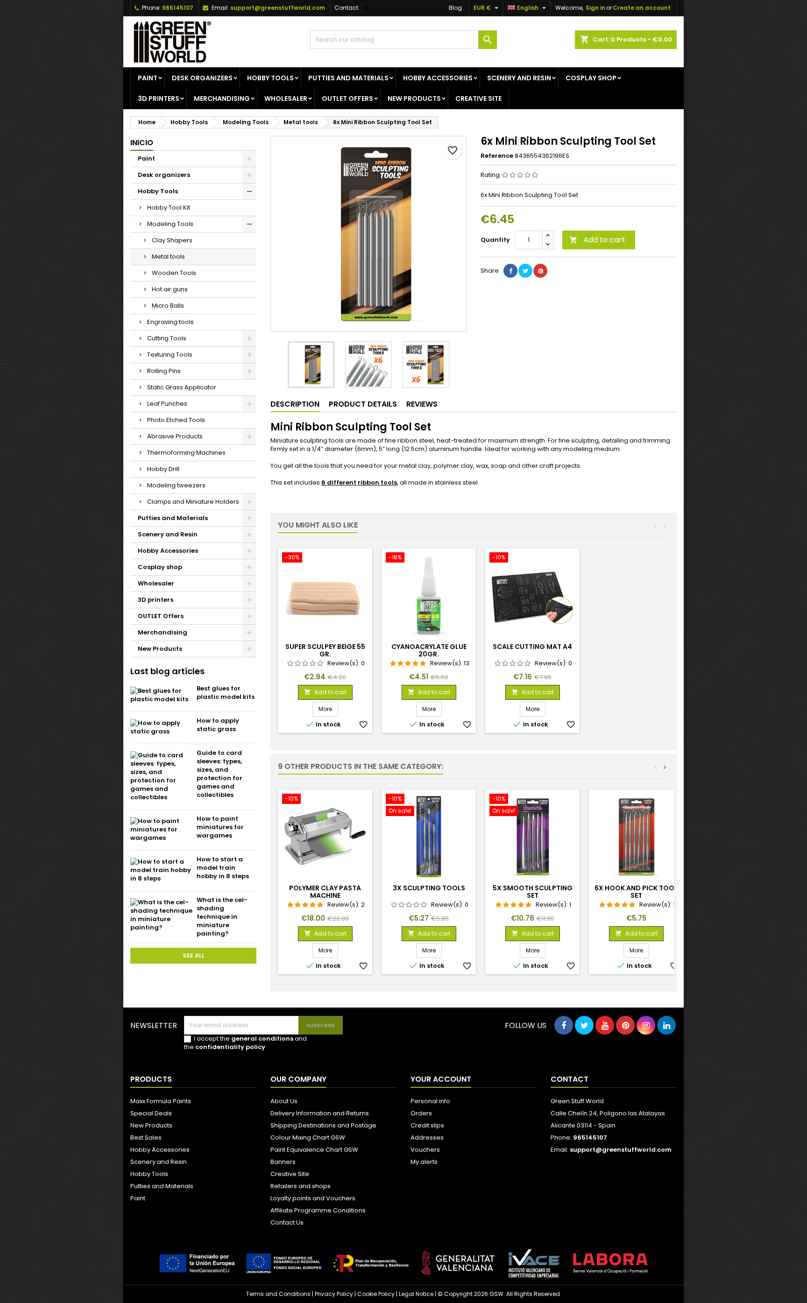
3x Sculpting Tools (429, 888)
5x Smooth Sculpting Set (533, 891)
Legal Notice (416, 1294)
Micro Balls (168, 305)
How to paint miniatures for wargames (220, 827)
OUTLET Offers (347, 98)
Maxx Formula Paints (160, 1101)
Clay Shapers (172, 240)
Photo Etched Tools (176, 420)
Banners (283, 1161)
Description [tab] (294, 404)
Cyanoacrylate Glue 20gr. (429, 650)
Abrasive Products (175, 436)
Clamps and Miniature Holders (193, 501)
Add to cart (597, 239)
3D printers (158, 98)
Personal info (430, 1101)
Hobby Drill (163, 469)
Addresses (427, 1137)
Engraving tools (170, 321)
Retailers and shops (300, 1186)
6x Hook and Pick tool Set (636, 891)
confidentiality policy (230, 1046)
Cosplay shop (591, 78)
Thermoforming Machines (186, 452)
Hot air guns (170, 289)
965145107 (177, 8)
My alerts (424, 1161)
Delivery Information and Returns (319, 1113)
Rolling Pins (164, 370)
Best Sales (146, 1137)
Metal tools (168, 256)
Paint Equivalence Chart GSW (314, 1149)
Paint (147, 78)
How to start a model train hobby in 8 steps (223, 867)
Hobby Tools (270, 78)
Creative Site (289, 1173)
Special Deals (151, 1113)
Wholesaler (285, 98)
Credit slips (427, 1125)
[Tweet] (525, 271)
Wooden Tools (174, 272)
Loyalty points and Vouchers (312, 1198)
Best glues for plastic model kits (226, 692)
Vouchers (425, 1149)
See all (194, 955)
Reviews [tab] (422, 404)
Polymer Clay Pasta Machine (325, 891)
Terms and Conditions (278, 1294)
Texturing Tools (169, 354)
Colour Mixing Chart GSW (307, 1137)
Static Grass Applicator (181, 387)
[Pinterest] (540, 271)
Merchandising (222, 98)
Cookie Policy (376, 1294)
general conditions (262, 1038)
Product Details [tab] (363, 404)
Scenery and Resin (519, 78)
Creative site (478, 98)
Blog (455, 8)
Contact (346, 8)
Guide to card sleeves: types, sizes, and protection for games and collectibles (219, 773)
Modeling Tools (170, 223)
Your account (441, 1079)
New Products (414, 98)
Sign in (595, 8)
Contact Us (287, 1222)
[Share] (510, 271)
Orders (421, 1113)
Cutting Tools (166, 338)
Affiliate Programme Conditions (318, 1210)
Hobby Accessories (438, 78)
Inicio (141, 142)
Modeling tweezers (176, 485)
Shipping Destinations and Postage (323, 1125)
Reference (497, 156)
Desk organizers (202, 78)
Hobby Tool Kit (168, 207)
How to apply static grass (218, 724)
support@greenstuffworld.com (277, 8)
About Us (283, 1101)
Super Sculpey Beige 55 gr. (325, 650)
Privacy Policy (334, 1294)
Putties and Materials (348, 78)
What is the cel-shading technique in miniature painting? (222, 916)
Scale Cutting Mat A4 (532, 646)
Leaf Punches (167, 403)
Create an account (642, 8)
